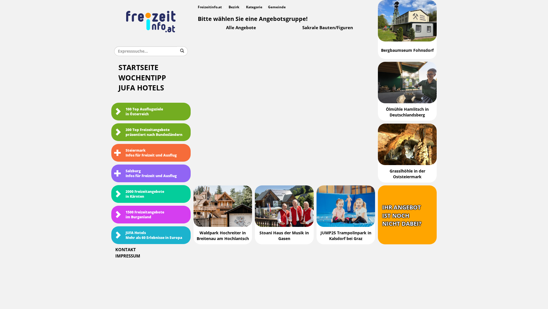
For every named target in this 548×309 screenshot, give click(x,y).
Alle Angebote (241, 27)
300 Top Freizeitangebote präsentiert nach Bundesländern (154, 132)
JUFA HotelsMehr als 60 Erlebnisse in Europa (154, 235)
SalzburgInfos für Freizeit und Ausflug (151, 173)
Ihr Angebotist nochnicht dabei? (402, 215)
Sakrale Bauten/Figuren (327, 27)
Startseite (138, 68)
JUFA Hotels (141, 88)
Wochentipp (142, 78)
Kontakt (125, 249)
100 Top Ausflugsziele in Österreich (144, 111)
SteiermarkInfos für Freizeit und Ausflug (151, 152)
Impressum (127, 256)
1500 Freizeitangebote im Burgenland (145, 214)
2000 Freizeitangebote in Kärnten (145, 194)
